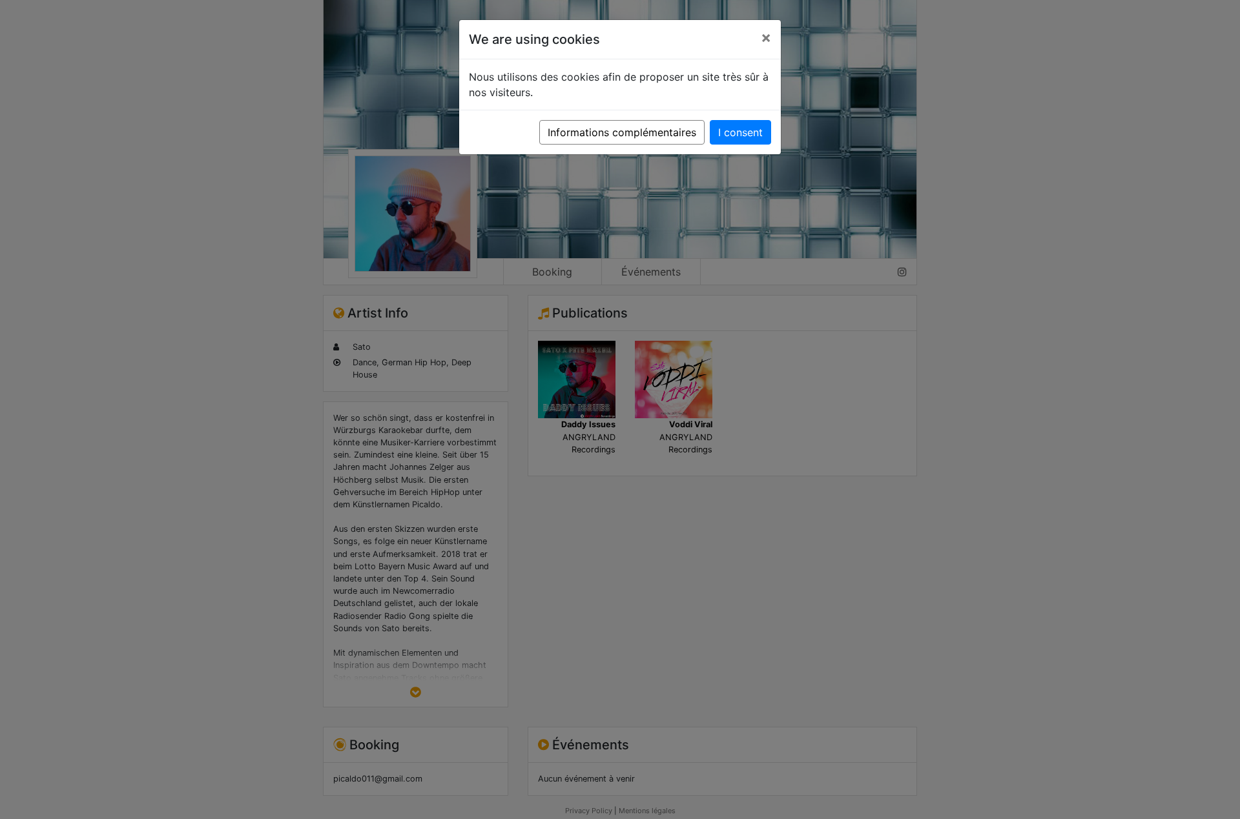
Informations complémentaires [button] (622, 132)
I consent (740, 132)
